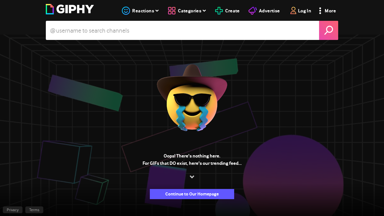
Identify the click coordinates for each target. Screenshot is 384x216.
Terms (34, 210)
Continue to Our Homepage (192, 194)
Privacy (13, 210)
